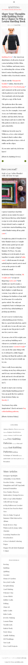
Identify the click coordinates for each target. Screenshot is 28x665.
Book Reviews (17, 432)
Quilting (6, 571)
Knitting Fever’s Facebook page (13, 87)
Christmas (10, 435)
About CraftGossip (21, 658)
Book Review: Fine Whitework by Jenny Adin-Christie (13, 528)
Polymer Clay (8, 593)
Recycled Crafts (9, 582)
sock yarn (12, 281)
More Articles (10, 471)
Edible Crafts (8, 600)
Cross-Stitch (8, 596)
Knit (10, 447)
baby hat (20, 429)
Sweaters (6, 461)
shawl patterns (17, 458)
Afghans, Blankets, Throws (10, 429)
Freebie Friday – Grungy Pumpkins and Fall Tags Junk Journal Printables (14, 485)
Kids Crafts (7, 614)
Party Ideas (7, 632)
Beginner (10, 432)
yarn (3, 233)
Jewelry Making (9, 618)
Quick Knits (6, 458)
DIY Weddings (8, 639)
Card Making (8, 589)
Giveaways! (14, 443)
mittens (20, 455)
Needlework (7, 625)
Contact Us (7, 662)
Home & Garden (9, 578)
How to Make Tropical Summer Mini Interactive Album (12, 518)
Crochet (6, 575)
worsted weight (19, 346)
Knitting (14, 7)
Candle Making (9, 635)
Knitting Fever (7, 57)
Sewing (6, 564)
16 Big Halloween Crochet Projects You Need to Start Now (12, 508)
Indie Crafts (7, 610)
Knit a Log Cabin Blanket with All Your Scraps (12, 174)
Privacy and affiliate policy (17, 662)
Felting (5, 603)
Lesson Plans (8, 621)
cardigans (5, 435)
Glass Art (6, 607)
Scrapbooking (8, 586)
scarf (12, 458)
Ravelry (4, 400)
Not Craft (6, 642)
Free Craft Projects (10, 646)
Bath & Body (8, 628)
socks (23, 458)
